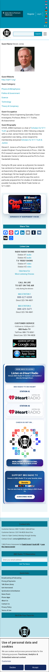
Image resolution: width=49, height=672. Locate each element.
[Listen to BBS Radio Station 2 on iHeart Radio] (25, 411)
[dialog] (24, 655)
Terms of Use (6, 610)
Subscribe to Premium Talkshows (13, 14)
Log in (39, 14)
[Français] (46, 7)
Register (30, 14)
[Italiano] (46, 13)
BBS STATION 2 (24, 306)
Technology (6, 102)
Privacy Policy (6, 607)
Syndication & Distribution (11, 591)
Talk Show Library (8, 584)
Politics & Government (11, 93)
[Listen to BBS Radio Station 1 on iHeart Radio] (25, 397)
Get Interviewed (7, 588)
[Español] (46, 22)
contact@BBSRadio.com (22, 539)
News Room (6, 594)
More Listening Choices (24, 274)
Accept (35, 667)
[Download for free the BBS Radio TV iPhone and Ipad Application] (24, 354)
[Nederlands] (46, 4)
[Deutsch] (46, 10)
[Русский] (46, 19)
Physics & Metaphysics (11, 89)
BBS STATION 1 (24, 294)
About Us (5, 601)
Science (5, 98)
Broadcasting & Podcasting (11, 578)
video (29, 264)
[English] (46, 1)
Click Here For (24, 271)
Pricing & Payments (9, 581)
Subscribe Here (25, 497)
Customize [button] (6, 661)
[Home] (7, 34)
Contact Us (6, 604)
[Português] (46, 16)
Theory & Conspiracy (10, 106)
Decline (13, 667)
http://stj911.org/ (9, 80)
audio (29, 255)
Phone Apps (6, 597)
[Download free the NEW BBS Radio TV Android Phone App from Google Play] (24, 343)
